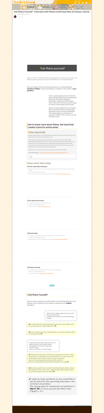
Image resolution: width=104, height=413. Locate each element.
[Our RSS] (90, 3)
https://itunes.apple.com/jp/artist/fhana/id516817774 (53, 152)
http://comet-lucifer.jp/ (45, 206)
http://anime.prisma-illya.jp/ (59, 239)
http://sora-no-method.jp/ (47, 273)
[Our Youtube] (86, 3)
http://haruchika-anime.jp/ (63, 174)
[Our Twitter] (79, 3)
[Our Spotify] (83, 3)
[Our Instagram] (75, 3)
